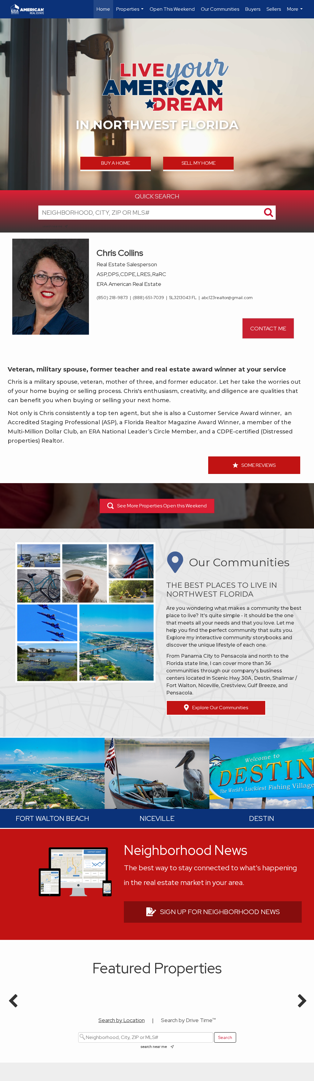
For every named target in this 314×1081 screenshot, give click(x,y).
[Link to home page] (30, 9)
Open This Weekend (172, 9)
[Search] (269, 213)
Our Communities (220, 9)
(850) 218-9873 (112, 297)
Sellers (273, 9)
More (295, 12)
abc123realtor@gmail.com (227, 297)
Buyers (252, 9)
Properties (130, 12)
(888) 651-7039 (148, 297)
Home (103, 9)
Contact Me (268, 328)
